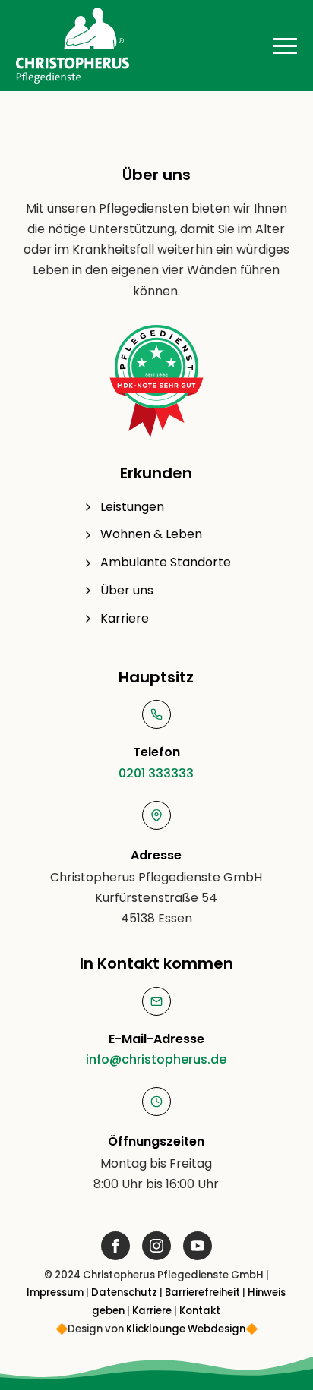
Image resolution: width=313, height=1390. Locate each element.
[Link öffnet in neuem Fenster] (115, 1245)
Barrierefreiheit (202, 1292)
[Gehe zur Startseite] (73, 46)
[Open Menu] (285, 45)
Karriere (152, 1310)
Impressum (55, 1292)
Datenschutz (124, 1292)
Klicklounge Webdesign (185, 1329)
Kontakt (199, 1310)
